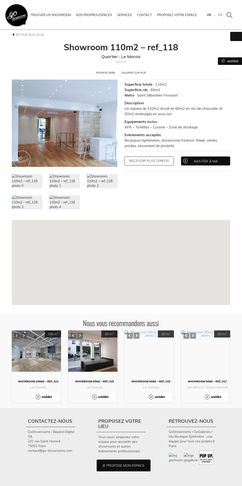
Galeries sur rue (133, 72)
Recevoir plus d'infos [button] (149, 161)
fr (209, 15)
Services (124, 15)
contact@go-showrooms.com (50, 450)
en (220, 15)
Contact (144, 15)
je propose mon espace (123, 465)
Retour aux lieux (29, 35)
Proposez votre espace (177, 15)
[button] (17, 336)
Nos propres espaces (94, 15)
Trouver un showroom (50, 15)
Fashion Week (106, 72)
